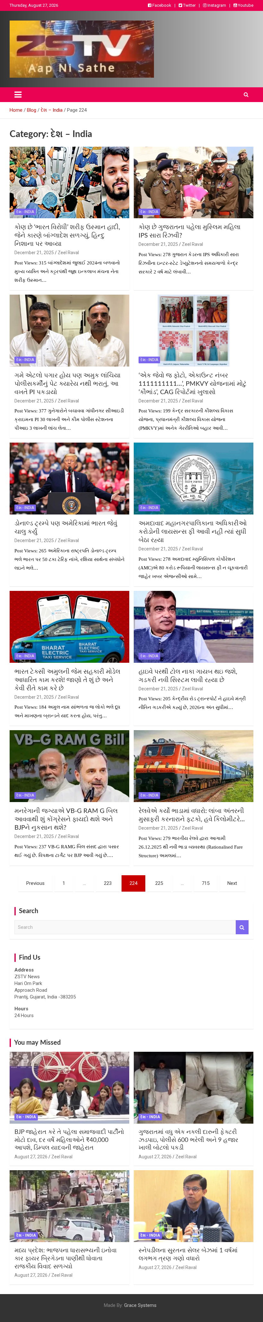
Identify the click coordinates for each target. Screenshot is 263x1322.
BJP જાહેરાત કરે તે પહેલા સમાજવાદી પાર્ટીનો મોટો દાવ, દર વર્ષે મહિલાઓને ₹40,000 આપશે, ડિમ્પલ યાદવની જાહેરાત (69, 1140)
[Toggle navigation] (18, 94)
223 (108, 883)
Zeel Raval (68, 252)
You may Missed (37, 1043)
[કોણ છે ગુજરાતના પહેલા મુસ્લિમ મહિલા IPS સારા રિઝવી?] (193, 182)
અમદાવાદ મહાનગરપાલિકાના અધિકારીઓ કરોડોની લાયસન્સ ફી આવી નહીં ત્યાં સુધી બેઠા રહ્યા (193, 531)
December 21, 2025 (34, 252)
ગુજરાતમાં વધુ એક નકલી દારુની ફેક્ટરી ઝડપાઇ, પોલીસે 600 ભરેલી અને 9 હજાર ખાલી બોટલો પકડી (188, 1140)
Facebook (161, 5)
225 (159, 883)
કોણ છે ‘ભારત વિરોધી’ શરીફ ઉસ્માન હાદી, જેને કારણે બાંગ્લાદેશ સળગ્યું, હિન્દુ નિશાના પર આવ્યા (67, 235)
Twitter (189, 5)
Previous (35, 883)
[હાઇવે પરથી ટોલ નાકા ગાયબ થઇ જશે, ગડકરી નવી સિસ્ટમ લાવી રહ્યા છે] (193, 627)
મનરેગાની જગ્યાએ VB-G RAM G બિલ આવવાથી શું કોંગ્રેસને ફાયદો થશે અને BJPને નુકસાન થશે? (66, 819)
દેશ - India (25, 212)
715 (205, 883)
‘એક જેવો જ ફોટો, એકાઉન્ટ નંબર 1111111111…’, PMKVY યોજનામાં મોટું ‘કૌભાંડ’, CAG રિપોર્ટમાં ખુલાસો (193, 383)
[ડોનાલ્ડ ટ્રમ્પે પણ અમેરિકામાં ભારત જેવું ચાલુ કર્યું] (69, 479)
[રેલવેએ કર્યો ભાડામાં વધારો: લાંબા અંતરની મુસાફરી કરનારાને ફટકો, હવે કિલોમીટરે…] (193, 766)
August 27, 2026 (30, 1156)
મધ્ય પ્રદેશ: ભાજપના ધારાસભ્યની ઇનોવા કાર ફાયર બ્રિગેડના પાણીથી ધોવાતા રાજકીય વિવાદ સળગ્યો (65, 1258)
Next (232, 883)
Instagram (216, 5)
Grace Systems (140, 1305)
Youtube (245, 5)
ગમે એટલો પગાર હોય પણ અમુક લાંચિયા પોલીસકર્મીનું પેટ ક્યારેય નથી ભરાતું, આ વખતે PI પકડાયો (67, 383)
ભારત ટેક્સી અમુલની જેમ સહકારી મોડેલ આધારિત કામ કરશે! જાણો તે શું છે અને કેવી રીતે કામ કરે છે (67, 680)
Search (242, 927)
